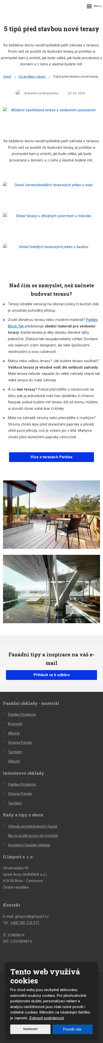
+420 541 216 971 (25, 922)
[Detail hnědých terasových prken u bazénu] (51, 256)
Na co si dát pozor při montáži (33, 835)
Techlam (15, 752)
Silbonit (14, 761)
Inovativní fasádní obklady (29, 845)
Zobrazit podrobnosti (46, 1018)
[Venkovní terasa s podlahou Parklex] (51, 514)
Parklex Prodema (22, 714)
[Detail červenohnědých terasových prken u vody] (51, 194)
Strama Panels (20, 742)
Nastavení (30, 1029)
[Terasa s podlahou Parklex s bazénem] (51, 589)
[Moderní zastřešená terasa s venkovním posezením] (51, 119)
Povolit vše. (72, 1029)
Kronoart (15, 724)
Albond (14, 733)
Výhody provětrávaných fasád (32, 826)
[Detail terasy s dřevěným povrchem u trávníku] (51, 225)
